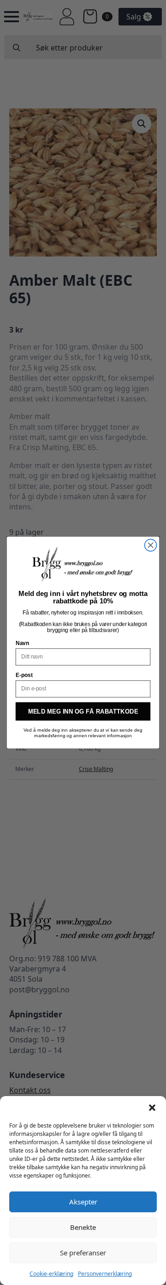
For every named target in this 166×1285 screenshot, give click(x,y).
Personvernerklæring (105, 1274)
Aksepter (83, 1201)
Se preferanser (83, 1252)
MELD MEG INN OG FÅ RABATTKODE (83, 711)
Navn (22, 643)
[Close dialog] (151, 545)
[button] (152, 1107)
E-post (24, 675)
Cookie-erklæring (51, 1274)
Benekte (83, 1227)
